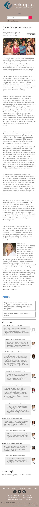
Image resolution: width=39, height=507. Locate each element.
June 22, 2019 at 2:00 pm (8, 351)
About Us (5, 488)
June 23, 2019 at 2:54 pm (8, 418)
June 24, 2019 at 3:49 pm (8, 443)
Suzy (33, 358)
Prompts (14, 488)
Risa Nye (33, 450)
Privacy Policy (26, 495)
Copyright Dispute (14, 497)
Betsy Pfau (33, 425)
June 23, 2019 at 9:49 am (11, 339)
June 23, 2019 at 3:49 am (8, 385)
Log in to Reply (18, 325)
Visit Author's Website (10, 289)
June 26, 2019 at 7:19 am (11, 430)
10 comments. (31, 34)
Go (30, 18)
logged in (14, 475)
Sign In (22, 488)
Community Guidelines (15, 499)
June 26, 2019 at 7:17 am (11, 455)
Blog (29, 488)
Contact (29, 499)
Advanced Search (13, 21)
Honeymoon (16, 33)
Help (35, 488)
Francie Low (28, 28)
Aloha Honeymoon (13, 27)
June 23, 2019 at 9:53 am (11, 371)
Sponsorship (27, 497)
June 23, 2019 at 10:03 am (12, 403)
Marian (33, 332)
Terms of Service (13, 495)
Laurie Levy (33, 392)
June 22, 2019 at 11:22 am (8, 325)
